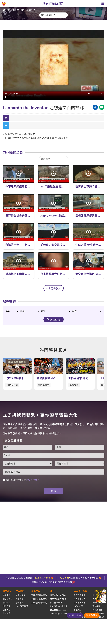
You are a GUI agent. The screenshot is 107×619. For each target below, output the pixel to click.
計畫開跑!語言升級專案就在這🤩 (80, 578)
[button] (104, 591)
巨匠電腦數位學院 (39, 603)
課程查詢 (55, 319)
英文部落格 (20, 595)
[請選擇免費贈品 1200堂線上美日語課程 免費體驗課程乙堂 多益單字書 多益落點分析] (53, 472)
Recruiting (97, 603)
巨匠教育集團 (79, 595)
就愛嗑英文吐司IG (58, 599)
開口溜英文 (8, 599)
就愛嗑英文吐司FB (58, 595)
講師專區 (96, 606)
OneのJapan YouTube (60, 613)
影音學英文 (13, 10)
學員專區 (19, 603)
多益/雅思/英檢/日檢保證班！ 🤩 (29, 578)
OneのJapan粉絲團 (59, 606)
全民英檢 (7, 610)
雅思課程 (7, 606)
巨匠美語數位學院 (39, 595)
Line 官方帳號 (22, 606)
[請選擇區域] (79, 463)
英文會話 (7, 595)
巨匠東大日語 (79, 603)
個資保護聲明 (32, 480)
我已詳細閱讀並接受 (22, 480)
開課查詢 (19, 599)
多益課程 (7, 603)
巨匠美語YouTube (58, 610)
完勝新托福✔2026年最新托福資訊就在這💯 (53, 582)
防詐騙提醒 (97, 610)
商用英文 (7, 613)
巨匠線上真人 (79, 599)
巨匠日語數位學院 (39, 599)
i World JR (79, 606)
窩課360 (77, 610)
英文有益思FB (56, 603)
